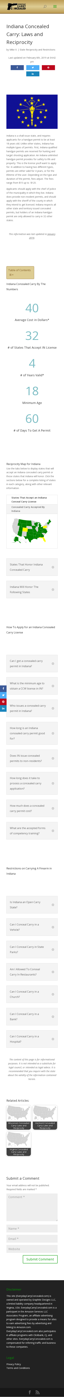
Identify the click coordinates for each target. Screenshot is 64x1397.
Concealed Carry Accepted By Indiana (28, 509)
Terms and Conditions (18, 1368)
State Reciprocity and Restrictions (37, 49)
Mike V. (13, 49)
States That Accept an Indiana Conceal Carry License (29, 499)
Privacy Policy (13, 1364)
